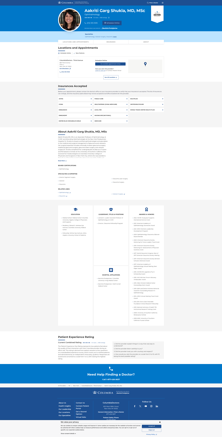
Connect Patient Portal (82, 407)
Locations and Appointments (76, 42)
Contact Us (80, 403)
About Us (62, 403)
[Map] (145, 66)
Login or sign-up (100, 70)
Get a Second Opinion (81, 413)
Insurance (111, 42)
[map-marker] (145, 64)
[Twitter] (140, 406)
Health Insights (65, 406)
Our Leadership (65, 409)
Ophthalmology (64, 192)
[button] (111, 77)
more (115, 36)
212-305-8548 (111, 420)
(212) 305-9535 (92, 23)
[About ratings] (109, 18)
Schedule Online (113, 23)
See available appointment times (110, 64)
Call (111, 379)
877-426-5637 (111, 414)
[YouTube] (146, 406)
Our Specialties (65, 415)
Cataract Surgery (118, 194)
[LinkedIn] (157, 406)
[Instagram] (151, 406)
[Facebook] (134, 406)
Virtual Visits (81, 417)
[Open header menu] (162, 2)
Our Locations (64, 412)
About (146, 42)
